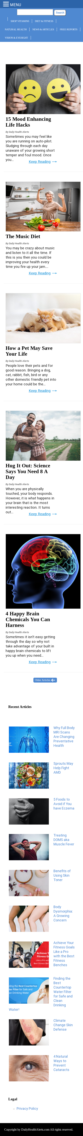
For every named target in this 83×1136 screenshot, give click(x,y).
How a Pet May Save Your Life (29, 351)
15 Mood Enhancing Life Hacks (28, 122)
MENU (15, 5)
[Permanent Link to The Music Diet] (43, 230)
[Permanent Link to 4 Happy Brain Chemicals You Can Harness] (43, 607)
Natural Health (16, 29)
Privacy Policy (27, 1108)
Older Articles (42, 680)
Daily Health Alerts (19, 131)
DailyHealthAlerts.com (35, 1129)
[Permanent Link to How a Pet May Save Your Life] (43, 342)
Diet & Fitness (44, 21)
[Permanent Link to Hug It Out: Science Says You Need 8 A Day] (43, 459)
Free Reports (68, 29)
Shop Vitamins (20, 21)
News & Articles (43, 29)
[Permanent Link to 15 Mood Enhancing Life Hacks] (43, 113)
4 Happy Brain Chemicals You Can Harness (28, 619)
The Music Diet (23, 236)
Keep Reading (40, 162)
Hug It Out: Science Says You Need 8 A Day (28, 471)
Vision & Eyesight (16, 37)
